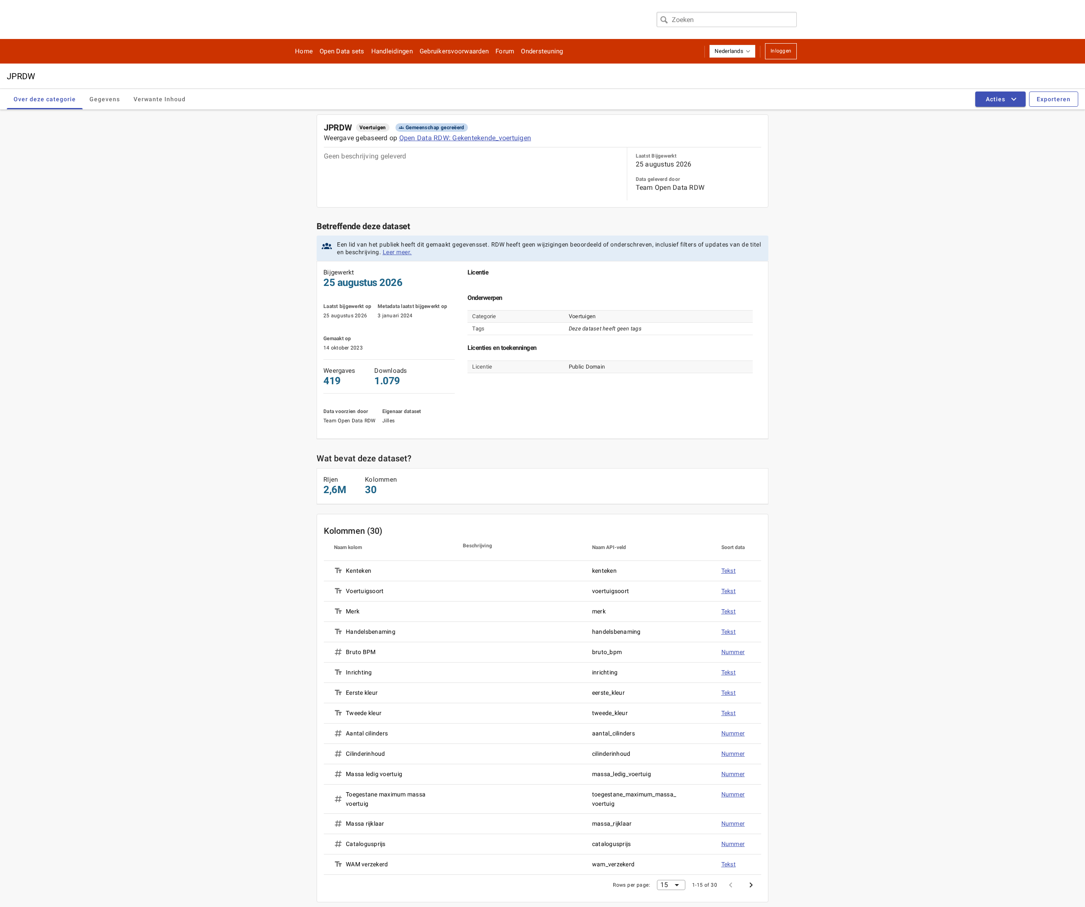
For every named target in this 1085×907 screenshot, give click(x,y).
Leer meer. (397, 252)
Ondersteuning (542, 51)
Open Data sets (342, 51)
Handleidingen (392, 51)
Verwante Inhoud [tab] (160, 99)
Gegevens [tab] (104, 99)
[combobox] (727, 19)
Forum (504, 51)
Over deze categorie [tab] (45, 99)
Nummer (733, 652)
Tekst (728, 570)
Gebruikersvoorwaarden (454, 51)
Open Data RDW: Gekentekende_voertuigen (465, 138)
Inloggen (781, 51)
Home (304, 51)
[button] (732, 51)
